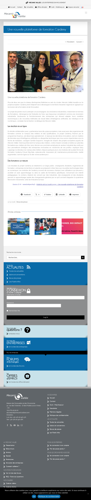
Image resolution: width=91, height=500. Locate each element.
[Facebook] (7, 425)
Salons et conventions (17, 275)
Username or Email (13, 295)
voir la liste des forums (16, 366)
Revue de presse (22, 202)
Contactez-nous (14, 334)
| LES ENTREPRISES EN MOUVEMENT (47, 2)
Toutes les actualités (16, 271)
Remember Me (14, 311)
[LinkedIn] (18, 425)
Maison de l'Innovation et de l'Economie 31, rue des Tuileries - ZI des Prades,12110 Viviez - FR (24, 405)
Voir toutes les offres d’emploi (18, 382)
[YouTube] (15, 425)
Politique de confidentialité (49, 496)
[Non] (88, 494)
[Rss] (11, 425)
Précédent (70, 42)
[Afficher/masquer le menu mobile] (86, 12)
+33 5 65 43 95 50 (12, 410)
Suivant (79, 42)
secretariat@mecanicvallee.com (18, 412)
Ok (34, 496)
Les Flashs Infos (14, 282)
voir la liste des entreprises (17, 347)
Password (10, 303)
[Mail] (22, 425)
